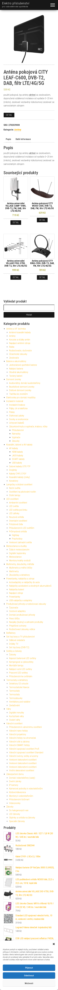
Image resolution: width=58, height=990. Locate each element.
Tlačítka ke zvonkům (18, 394)
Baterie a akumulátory (16, 361)
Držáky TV (13, 644)
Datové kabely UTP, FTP (19, 466)
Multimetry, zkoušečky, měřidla (20, 564)
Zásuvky (15, 441)
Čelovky (12, 654)
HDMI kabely (17, 452)
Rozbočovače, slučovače (20, 350)
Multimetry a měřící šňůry (20, 567)
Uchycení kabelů (16, 422)
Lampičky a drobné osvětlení (19, 484)
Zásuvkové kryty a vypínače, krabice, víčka (28, 426)
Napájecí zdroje (16, 593)
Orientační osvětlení (18, 520)
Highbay (15, 535)
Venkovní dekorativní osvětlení (22, 759)
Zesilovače (14, 357)
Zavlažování (14, 705)
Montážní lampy (16, 665)
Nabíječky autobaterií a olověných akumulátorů (30, 585)
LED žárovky (14, 814)
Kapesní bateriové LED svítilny (22, 658)
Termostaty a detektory (17, 680)
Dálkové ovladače (17, 640)
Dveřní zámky (15, 781)
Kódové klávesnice (17, 792)
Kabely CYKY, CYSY (17, 473)
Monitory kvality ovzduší (20, 560)
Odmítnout (29, 975)
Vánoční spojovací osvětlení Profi (24, 748)
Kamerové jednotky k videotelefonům (26, 788)
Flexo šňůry (14, 618)
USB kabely (17, 462)
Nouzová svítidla (16, 517)
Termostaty (14, 690)
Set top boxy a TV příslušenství (20, 636)
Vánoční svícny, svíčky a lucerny (23, 756)
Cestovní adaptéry (17, 611)
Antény (17, 129)
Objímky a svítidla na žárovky (22, 817)
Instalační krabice (17, 405)
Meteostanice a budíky (16, 546)
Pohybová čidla (16, 524)
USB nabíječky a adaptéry (20, 600)
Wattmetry (14, 571)
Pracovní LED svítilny (18, 672)
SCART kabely (18, 459)
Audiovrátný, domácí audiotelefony (24, 383)
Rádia (11, 347)
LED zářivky (14, 513)
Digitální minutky (16, 712)
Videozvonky (14, 803)
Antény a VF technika (16, 328)
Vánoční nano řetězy (18, 730)
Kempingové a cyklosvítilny (21, 662)
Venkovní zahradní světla (20, 542)
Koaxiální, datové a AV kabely (19, 444)
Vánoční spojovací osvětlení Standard (26, 752)
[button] (53, 944)
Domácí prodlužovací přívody (22, 614)
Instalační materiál (14, 401)
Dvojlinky (13, 470)
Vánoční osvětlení (14, 723)
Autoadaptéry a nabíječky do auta (24, 582)
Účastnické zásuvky (18, 354)
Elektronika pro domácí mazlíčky (20, 397)
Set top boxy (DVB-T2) (19, 647)
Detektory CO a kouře (18, 683)
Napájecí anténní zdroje (19, 343)
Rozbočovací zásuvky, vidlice (22, 629)
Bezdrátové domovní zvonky (21, 386)
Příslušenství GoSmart (19, 799)
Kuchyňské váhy (16, 716)
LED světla (14, 506)
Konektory (13, 481)
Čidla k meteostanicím (19, 549)
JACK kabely (17, 455)
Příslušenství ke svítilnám (20, 676)
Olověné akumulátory (18, 372)
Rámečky (16, 433)
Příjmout (29, 968)
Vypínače (16, 437)
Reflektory (10, 633)
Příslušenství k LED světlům (21, 528)
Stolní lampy (14, 495)
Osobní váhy (14, 719)
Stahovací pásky (16, 415)
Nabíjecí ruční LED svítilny (20, 669)
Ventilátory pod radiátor (19, 701)
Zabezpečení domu (15, 774)
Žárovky (9, 806)
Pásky (12, 412)
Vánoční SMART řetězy (19, 745)
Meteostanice (15, 556)
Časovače (13, 607)
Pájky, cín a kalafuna (18, 408)
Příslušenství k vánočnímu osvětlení (25, 727)
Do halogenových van (18, 810)
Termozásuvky (15, 698)
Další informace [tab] (23, 139)
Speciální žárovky (17, 821)
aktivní (32, 95)
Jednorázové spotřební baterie (23, 365)
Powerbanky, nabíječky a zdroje (20, 578)
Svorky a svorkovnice (18, 419)
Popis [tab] (8, 139)
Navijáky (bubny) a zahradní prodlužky (26, 622)
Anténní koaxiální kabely (20, 332)
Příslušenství (18, 430)
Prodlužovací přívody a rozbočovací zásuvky (26, 604)
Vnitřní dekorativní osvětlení (21, 770)
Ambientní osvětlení (18, 502)
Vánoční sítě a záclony (19, 741)
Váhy (8, 709)
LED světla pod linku (18, 510)
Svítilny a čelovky (14, 651)
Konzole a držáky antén (19, 339)
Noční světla (14, 488)
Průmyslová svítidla (18, 531)
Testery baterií (15, 376)
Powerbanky (14, 596)
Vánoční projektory (17, 734)
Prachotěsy (17, 538)
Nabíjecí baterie (16, 368)
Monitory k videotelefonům (21, 796)
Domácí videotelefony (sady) (22, 777)
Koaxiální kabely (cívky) (19, 477)
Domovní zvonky (13, 379)
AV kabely (13, 448)
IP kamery (13, 785)
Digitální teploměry (17, 553)
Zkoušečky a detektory (19, 575)
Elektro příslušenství (15, 3)
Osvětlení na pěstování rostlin (22, 491)
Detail (9, 115)
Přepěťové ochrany (17, 625)
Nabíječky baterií (16, 589)
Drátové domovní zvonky (20, 390)
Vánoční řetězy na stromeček (22, 738)
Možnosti (29, 983)
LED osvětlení (12, 499)
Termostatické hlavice (19, 687)
